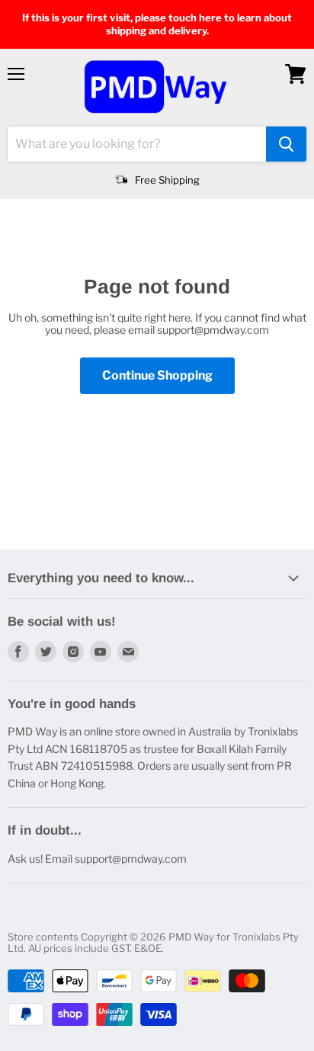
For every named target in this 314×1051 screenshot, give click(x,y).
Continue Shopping (157, 375)
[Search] (286, 144)
